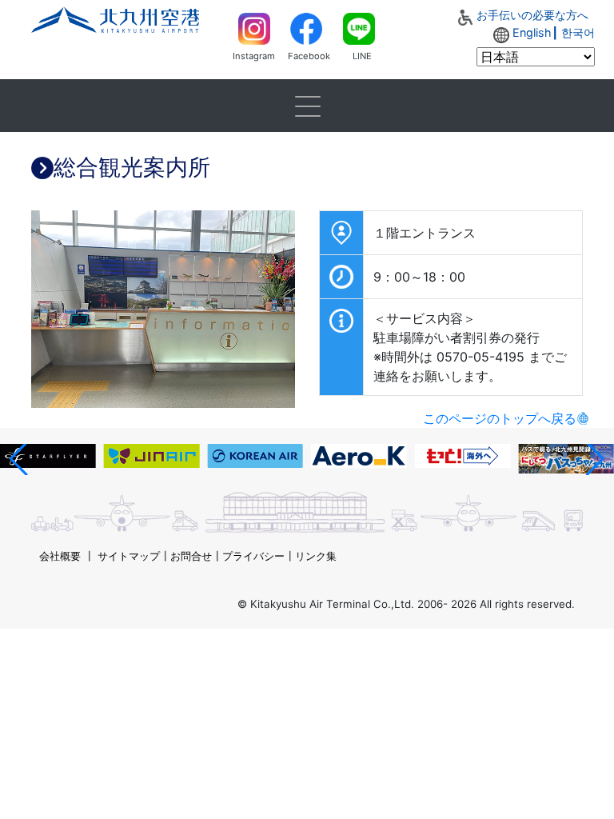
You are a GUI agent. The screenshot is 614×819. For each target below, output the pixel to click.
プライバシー (253, 555)
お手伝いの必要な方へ (532, 15)
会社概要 (60, 555)
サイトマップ (129, 555)
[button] (19, 459)
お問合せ (191, 555)
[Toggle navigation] (307, 106)
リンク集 (316, 555)
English (532, 32)
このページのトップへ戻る (499, 418)
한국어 (578, 32)
